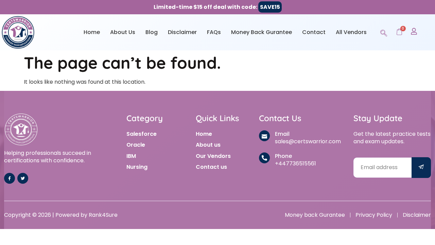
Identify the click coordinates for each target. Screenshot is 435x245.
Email (282, 134)
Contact (314, 32)
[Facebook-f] (9, 178)
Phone (283, 156)
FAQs (214, 32)
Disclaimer (182, 32)
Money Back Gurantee (261, 32)
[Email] (264, 135)
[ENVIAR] (421, 167)
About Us (122, 32)
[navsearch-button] (384, 32)
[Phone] (264, 157)
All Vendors (351, 32)
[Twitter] (22, 178)
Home (92, 32)
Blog (151, 32)
